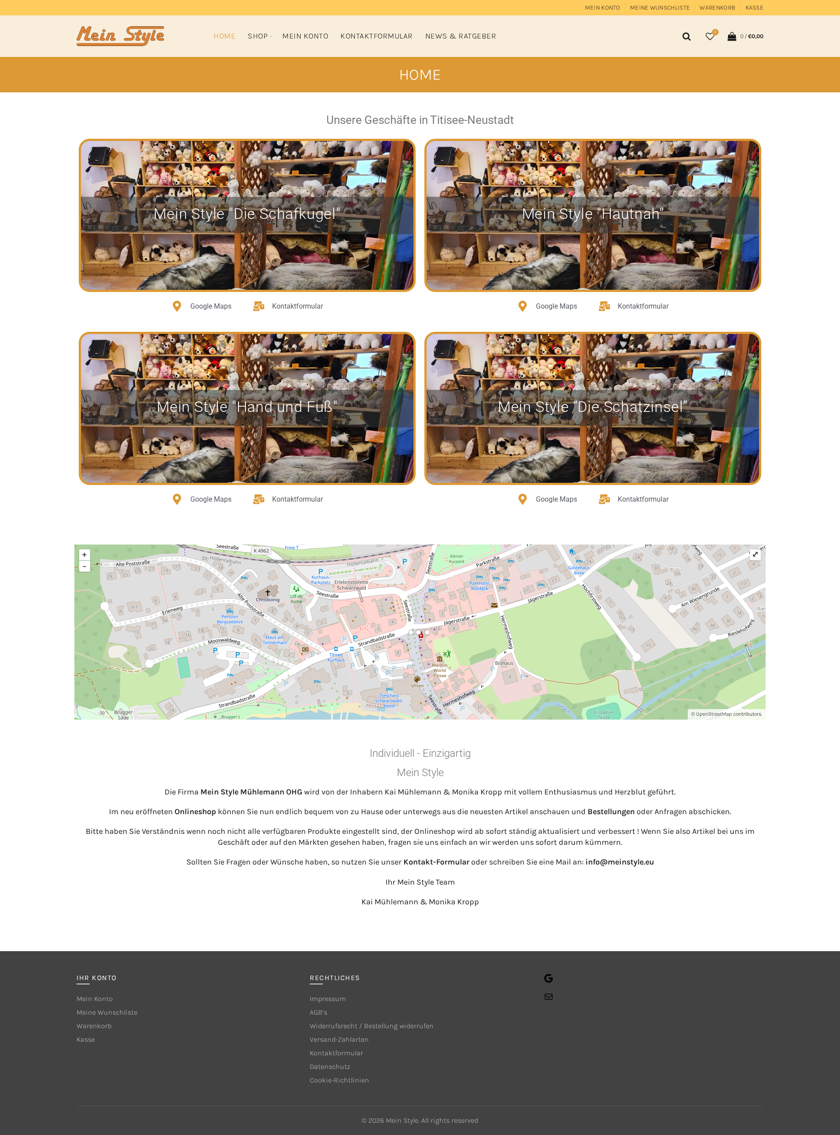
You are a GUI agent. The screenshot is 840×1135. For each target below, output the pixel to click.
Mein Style (402, 1120)
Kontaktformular (376, 36)
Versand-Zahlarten (339, 1039)
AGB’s (318, 1012)
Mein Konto (602, 7)
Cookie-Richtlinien (339, 1080)
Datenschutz (330, 1066)
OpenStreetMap (714, 714)
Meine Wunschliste (660, 7)
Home (224, 36)
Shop (258, 36)
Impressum (328, 998)
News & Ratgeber (461, 36)
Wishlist (715, 32)
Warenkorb (717, 7)
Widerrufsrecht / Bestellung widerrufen (372, 1026)
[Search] (685, 36)
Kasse (755, 7)
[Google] (548, 981)
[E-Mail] (548, 999)
